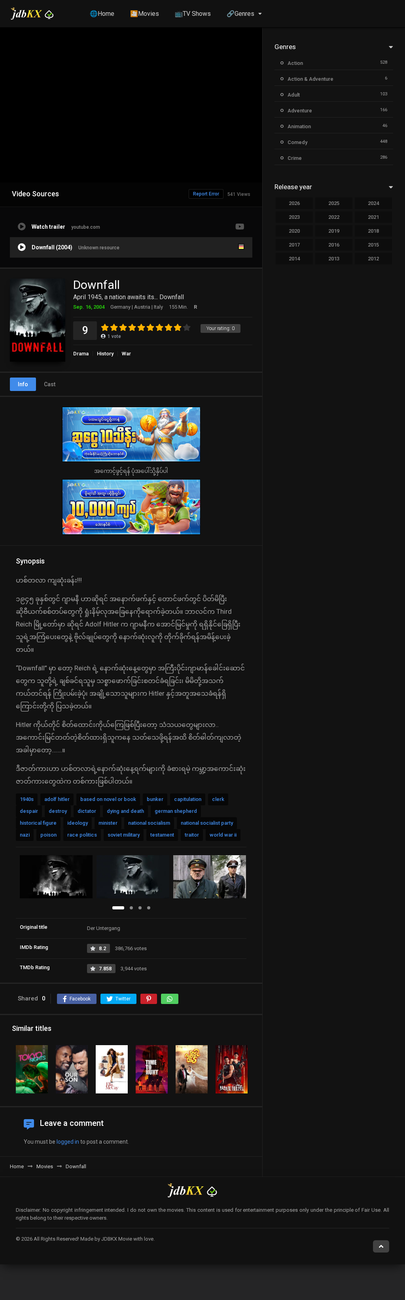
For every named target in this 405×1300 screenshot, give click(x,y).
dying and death (125, 811)
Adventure (300, 111)
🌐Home (102, 13)
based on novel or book (108, 799)
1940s (27, 799)
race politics (82, 835)
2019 (333, 231)
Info (23, 384)
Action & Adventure (310, 79)
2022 (333, 217)
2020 (294, 231)
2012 (373, 259)
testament (162, 835)
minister (107, 823)
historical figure (38, 823)
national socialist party (207, 823)
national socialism (149, 823)
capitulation (187, 799)
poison (48, 835)
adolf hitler (57, 799)
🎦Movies (144, 13)
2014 (294, 259)
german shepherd (176, 811)
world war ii (223, 835)
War (126, 353)
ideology (77, 823)
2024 (373, 203)
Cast (49, 384)
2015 (373, 245)
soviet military (124, 835)
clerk (218, 799)
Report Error (206, 194)
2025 (333, 203)
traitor (192, 835)
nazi (25, 835)
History (105, 353)
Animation (299, 126)
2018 (373, 231)
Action (295, 63)
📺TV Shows (193, 13)
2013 (333, 259)
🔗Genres (240, 13)
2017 (294, 245)
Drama (81, 353)
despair (29, 811)
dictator (87, 811)
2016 (333, 245)
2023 (294, 217)
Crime (295, 158)
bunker (155, 799)
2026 (294, 203)
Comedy (297, 142)
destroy (58, 811)
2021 (373, 217)
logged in (68, 1142)
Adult (294, 95)
